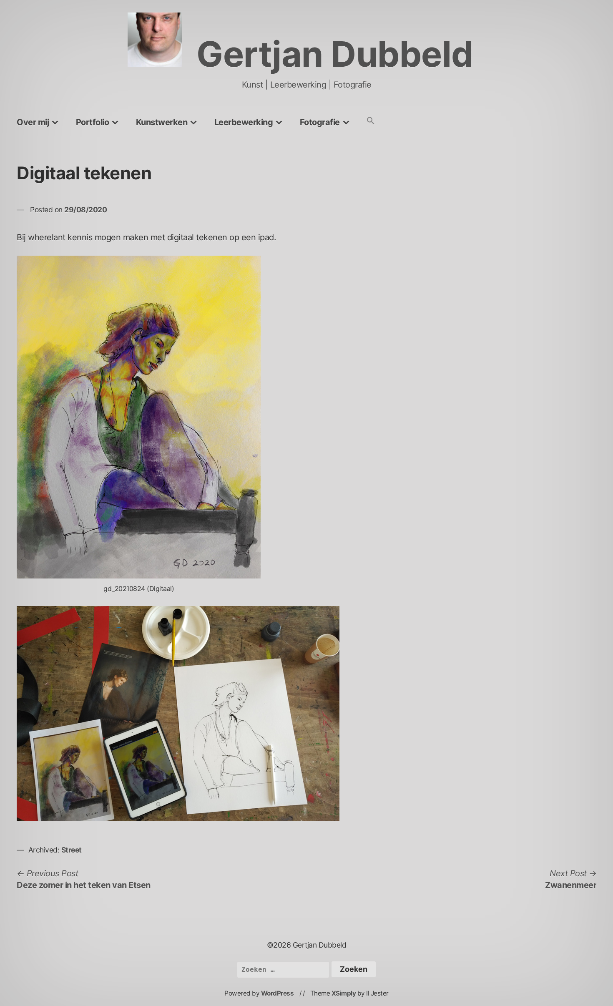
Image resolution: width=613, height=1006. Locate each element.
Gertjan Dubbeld (334, 54)
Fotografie (320, 122)
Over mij (33, 122)
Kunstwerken (162, 122)
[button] (370, 121)
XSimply (344, 993)
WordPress (277, 993)
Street (71, 849)
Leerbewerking (243, 122)
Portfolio (92, 122)
